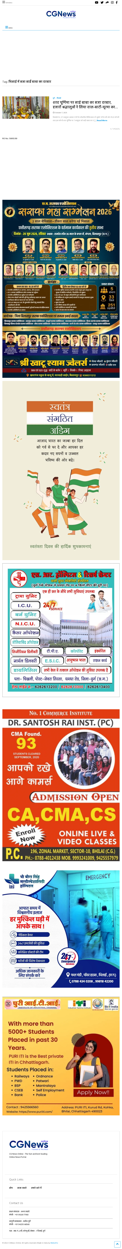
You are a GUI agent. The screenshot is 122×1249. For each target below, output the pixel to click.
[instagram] (112, 3)
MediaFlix (54, 1243)
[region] (61, 288)
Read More (102, 120)
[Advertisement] (61, 53)
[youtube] (96, 3)
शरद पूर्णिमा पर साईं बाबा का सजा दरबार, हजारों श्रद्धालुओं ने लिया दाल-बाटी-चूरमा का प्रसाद (84, 107)
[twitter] (102, 3)
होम (11, 1188)
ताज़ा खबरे (22, 1188)
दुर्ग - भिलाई (57, 98)
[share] (107, 3)
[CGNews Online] (61, 18)
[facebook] (116, 3)
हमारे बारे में (36, 1188)
